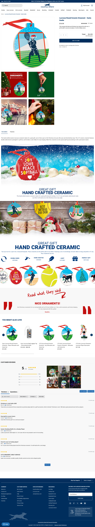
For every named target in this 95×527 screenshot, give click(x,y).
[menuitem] (85, 5)
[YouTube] (81, 503)
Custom (92, 10)
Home (2, 14)
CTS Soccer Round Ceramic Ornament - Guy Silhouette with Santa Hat (47, 345)
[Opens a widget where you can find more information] (6, 524)
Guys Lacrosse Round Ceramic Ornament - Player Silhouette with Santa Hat (10, 345)
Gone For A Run (7, 1)
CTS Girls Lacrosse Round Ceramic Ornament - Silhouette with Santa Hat (65, 345)
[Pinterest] (85, 503)
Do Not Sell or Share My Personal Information (47, 522)
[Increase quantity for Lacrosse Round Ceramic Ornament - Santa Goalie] (66, 35)
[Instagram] (70, 503)
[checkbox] (41, 396)
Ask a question (83, 391)
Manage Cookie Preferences (61, 525)
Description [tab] (4, 131)
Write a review (91, 391)
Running (75, 10)
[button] (3, 10)
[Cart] (92, 5)
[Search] (3, 5)
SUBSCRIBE (80, 498)
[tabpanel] (47, 431)
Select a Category (87, 480)
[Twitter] (77, 503)
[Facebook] (74, 503)
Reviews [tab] (5, 392)
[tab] (14, 392)
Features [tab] (12, 131)
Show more (47, 464)
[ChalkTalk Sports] (47, 5)
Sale (87, 10)
